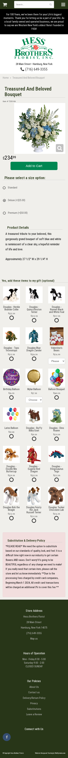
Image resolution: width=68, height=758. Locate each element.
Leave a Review (34, 714)
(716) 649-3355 (36, 69)
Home (6, 77)
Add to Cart (34, 166)
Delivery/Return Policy (34, 698)
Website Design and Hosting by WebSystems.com (50, 753)
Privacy (34, 703)
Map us (34, 638)
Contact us (34, 692)
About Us (34, 687)
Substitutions (34, 709)
